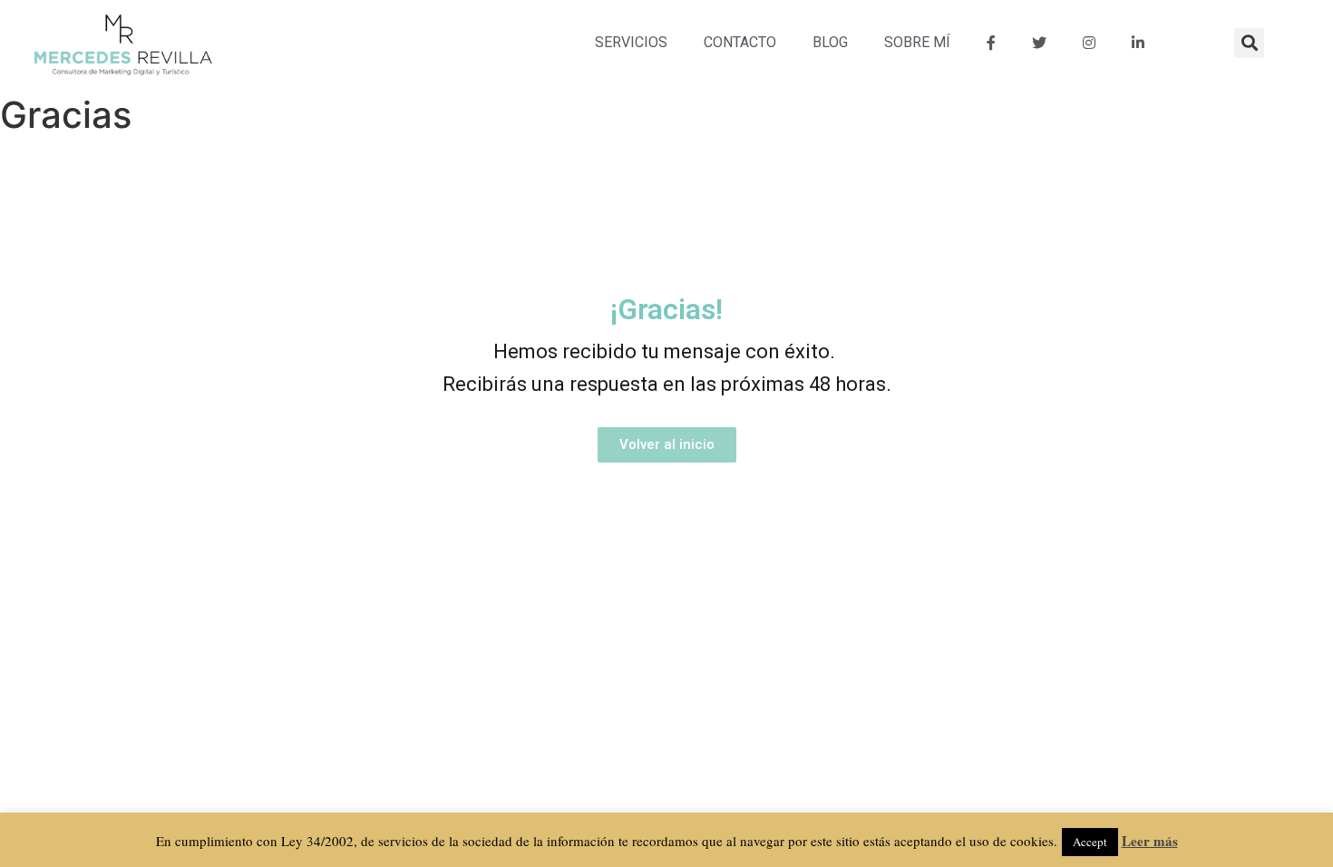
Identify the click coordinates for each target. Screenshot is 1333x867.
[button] (1249, 43)
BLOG (830, 42)
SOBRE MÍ (917, 42)
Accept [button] (1090, 841)
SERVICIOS (631, 42)
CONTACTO (740, 42)
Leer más (1150, 841)
